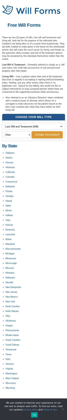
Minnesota (10, 258)
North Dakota (12, 311)
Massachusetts (13, 249)
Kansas (9, 225)
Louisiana (10, 234)
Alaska (8, 157)
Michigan (9, 253)
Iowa (7, 220)
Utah (7, 359)
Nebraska (10, 277)
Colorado (9, 177)
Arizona (9, 162)
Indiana (9, 215)
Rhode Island (12, 335)
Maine (8, 239)
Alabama (9, 153)
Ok (34, 414)
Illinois (8, 210)
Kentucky (10, 229)
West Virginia (12, 378)
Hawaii (8, 201)
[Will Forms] (31, 14)
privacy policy (30, 409)
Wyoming (10, 388)
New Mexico (11, 296)
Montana (9, 272)
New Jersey (11, 292)
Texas (8, 354)
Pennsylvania (12, 330)
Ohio (7, 316)
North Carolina (12, 306)
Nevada (9, 282)
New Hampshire (13, 287)
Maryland (10, 244)
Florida (8, 191)
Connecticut (11, 181)
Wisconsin (10, 383)
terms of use (50, 409)
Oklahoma (10, 320)
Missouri (9, 268)
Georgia (9, 196)
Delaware (10, 186)
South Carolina (12, 340)
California (10, 172)
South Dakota (12, 344)
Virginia (9, 368)
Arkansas (10, 167)
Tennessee (10, 349)
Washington (11, 373)
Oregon (9, 325)
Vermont (9, 364)
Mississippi (11, 263)
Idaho (8, 205)
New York (10, 301)
